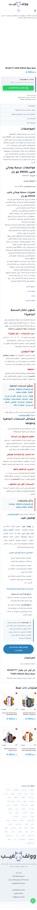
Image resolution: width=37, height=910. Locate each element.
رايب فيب (31, 809)
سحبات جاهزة (21, 97)
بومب (31, 399)
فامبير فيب (22, 839)
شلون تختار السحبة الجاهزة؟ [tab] (25, 110)
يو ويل (12, 793)
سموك (16, 797)
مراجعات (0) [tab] (31, 123)
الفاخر (32, 805)
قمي (16, 809)
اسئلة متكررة (18, 893)
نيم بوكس (31, 839)
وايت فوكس (30, 843)
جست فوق (31, 835)
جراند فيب (31, 797)
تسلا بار (21, 405)
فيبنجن (22, 820)
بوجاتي (27, 97)
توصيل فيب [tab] (31, 118)
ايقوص (23, 797)
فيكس (32, 812)
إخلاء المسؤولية (18, 897)
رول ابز (32, 816)
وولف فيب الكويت (22, 140)
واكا (15, 405)
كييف (7, 402)
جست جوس (9, 835)
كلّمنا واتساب (24, 415)
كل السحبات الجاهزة (24, 389)
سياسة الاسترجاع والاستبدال (18, 880)
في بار (7, 396)
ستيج (19, 396)
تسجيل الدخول (22, 678)
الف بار (13, 396)
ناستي (8, 805)
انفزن (26, 824)
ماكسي (13, 402)
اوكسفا (14, 820)
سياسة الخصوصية (18, 883)
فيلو (6, 831)
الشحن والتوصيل (18, 890)
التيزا (23, 835)
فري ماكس (24, 805)
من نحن (18, 873)
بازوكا (18, 801)
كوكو (6, 828)
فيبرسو (10, 809)
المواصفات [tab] (31, 106)
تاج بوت (25, 399)
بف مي (12, 831)
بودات (33, 296)
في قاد (8, 790)
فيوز (26, 831)
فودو (7, 820)
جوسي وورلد (30, 820)
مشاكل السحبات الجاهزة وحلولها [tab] (23, 114)
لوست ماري (16, 399)
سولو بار (7, 399)
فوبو (25, 801)
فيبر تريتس (19, 824)
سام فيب (13, 828)
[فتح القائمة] (35, 10)
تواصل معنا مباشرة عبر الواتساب (18, 649)
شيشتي (29, 402)
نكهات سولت (21, 392)
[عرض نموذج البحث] (18, 10)
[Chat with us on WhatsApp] (33, 900)
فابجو (26, 828)
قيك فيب (15, 816)
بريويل (9, 839)
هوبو (32, 828)
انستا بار (21, 402)
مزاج (32, 824)
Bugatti (22, 99)
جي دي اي (24, 790)
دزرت (17, 835)
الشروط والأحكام (18, 876)
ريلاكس (20, 831)
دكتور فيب (16, 790)
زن (15, 839)
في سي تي (29, 405)
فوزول (30, 396)
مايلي (32, 831)
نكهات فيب (31, 291)
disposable (28, 99)
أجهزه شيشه (30, 300)
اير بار (25, 396)
